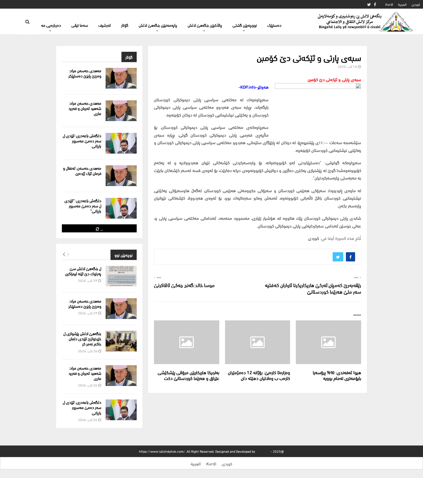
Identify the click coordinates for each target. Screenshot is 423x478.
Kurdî (389, 4)
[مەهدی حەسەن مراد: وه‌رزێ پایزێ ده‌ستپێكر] (121, 78)
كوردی (415, 4)
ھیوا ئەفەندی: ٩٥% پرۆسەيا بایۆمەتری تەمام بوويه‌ (337, 375)
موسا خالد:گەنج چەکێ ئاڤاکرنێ (184, 284)
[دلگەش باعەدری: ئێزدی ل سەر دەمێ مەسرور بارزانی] (121, 143)
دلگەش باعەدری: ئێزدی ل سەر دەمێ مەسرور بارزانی (82, 140)
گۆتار (124, 25)
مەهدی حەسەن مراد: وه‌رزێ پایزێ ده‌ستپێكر (84, 73)
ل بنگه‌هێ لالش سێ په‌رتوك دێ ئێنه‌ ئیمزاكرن (83, 270)
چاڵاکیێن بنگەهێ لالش (205, 25)
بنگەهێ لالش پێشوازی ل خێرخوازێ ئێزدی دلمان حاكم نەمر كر (82, 338)
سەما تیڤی (79, 25)
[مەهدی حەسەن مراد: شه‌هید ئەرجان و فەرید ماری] (121, 110)
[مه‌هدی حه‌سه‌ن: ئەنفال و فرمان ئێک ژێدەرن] (121, 175)
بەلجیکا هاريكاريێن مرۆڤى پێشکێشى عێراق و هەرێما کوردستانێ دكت (188, 375)
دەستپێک (274, 25)
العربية (402, 4)
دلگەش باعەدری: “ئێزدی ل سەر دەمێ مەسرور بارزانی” (82, 205)
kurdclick (263, 451)
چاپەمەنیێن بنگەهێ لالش (158, 25)
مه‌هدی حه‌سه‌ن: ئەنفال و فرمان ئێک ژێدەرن (82, 170)
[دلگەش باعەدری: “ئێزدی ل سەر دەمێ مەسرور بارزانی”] (121, 208)
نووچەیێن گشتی (245, 25)
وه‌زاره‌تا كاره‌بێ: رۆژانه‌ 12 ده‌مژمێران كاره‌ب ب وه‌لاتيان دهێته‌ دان (259, 375)
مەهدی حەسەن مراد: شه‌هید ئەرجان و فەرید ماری (84, 108)
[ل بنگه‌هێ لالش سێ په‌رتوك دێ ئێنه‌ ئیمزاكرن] (121, 276)
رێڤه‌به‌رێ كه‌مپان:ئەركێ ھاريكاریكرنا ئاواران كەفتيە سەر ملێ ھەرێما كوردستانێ (313, 288)
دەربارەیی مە (51, 25)
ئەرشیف (104, 25)
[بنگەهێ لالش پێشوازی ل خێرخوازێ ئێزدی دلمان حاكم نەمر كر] (121, 341)
